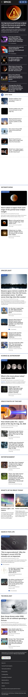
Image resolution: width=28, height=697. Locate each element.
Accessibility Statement (7, 677)
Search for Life (5, 536)
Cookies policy (5, 674)
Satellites (4, 275)
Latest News (8, 94)
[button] (25, 2)
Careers (3, 685)
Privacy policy (4, 671)
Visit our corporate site (19, 653)
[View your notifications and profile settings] (23, 2)
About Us (3, 663)
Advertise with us (5, 680)
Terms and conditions (6, 668)
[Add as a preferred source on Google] (6, 657)
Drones (3, 600)
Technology (5, 405)
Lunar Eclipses (5, 191)
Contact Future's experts (7, 665)
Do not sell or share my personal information (11, 688)
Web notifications (5, 683)
